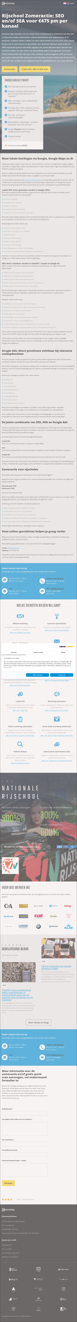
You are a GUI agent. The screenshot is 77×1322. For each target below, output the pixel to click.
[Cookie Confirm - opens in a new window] (66, 646)
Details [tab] (63, 652)
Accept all (62, 675)
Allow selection (38, 675)
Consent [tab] (14, 652)
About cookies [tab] (38, 652)
